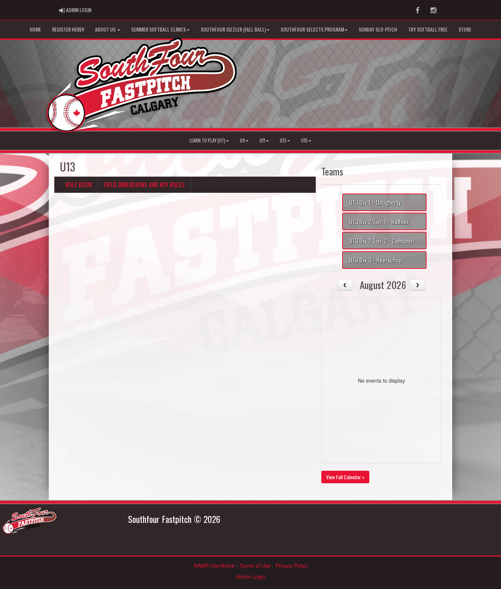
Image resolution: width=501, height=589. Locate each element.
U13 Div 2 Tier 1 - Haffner (379, 221)
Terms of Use (255, 565)
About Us (106, 29)
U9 (242, 140)
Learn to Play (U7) (207, 140)
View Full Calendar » (345, 477)
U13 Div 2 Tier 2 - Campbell (381, 240)
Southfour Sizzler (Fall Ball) (233, 29)
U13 (283, 140)
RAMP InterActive (214, 565)
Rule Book (78, 184)
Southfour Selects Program (312, 29)
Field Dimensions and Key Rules (144, 184)
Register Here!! (68, 29)
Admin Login (250, 576)
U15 (304, 140)
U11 (262, 140)
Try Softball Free (427, 29)
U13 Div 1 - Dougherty (375, 202)
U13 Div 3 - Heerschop (375, 259)
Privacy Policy (291, 565)
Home (35, 29)
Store (464, 29)
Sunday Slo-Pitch (378, 29)
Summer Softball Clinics (158, 29)
